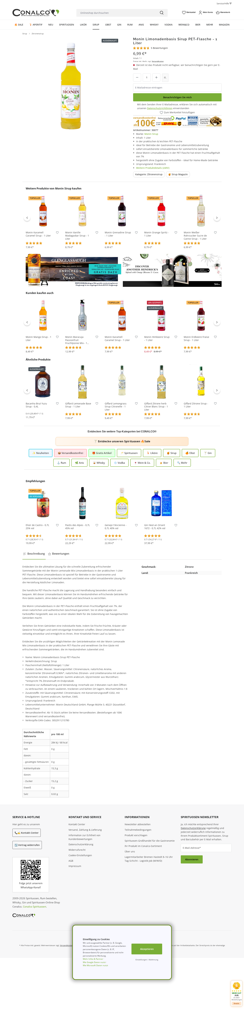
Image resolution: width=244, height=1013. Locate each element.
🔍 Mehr (182, 462)
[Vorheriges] (27, 217)
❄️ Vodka (119, 462)
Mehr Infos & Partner (93, 959)
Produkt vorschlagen (136, 835)
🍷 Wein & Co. (142, 462)
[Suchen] (162, 13)
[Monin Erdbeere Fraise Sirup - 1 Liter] (201, 315)
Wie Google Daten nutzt (94, 962)
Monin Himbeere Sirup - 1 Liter (157, 339)
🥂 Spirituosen (129, 453)
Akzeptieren (147, 949)
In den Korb (43, 222)
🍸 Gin (208, 453)
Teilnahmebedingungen (138, 829)
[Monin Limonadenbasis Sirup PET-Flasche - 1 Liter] (71, 85)
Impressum (75, 866)
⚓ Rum (61, 462)
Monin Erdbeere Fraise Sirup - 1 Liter (196, 339)
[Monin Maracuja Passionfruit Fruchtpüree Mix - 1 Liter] (82, 315)
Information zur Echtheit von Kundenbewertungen (84, 837)
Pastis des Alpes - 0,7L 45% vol (77, 527)
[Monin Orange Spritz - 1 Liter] (161, 210)
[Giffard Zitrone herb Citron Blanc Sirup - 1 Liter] (161, 381)
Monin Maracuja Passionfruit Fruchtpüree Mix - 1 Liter (76, 340)
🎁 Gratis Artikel (102, 453)
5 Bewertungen (159, 48)
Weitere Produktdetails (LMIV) (152, 167)
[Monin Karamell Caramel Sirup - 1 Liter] (43, 210)
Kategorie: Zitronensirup (149, 174)
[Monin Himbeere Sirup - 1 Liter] (161, 315)
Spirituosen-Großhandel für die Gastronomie (150, 840)
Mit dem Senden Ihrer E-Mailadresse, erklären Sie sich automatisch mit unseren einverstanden (177, 106)
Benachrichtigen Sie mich (177, 97)
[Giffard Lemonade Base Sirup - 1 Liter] (82, 381)
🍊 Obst (190, 453)
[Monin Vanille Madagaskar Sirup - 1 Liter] (82, 210)
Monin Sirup (151, 133)
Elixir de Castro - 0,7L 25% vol (37, 527)
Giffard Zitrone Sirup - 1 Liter (196, 405)
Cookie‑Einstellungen (80, 855)
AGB (71, 860)
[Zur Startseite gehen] (35, 12)
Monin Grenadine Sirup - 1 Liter (118, 234)
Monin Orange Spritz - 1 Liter (156, 234)
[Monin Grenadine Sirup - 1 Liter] (122, 210)
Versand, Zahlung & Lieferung (85, 829)
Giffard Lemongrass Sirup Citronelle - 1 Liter (115, 406)
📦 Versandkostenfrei (70, 453)
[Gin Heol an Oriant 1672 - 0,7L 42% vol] (161, 503)
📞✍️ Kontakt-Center (27, 832)
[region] (71, 85)
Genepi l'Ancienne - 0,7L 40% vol (115, 527)
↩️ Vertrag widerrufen (27, 845)
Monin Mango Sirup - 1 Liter (38, 339)
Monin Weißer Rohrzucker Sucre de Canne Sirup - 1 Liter (195, 235)
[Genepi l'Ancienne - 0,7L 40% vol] (122, 503)
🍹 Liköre (152, 453)
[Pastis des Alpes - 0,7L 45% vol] (82, 503)
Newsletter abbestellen (138, 824)
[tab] (34, 553)
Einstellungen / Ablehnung (146, 959)
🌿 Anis (79, 462)
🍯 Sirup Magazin (178, 174)
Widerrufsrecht (77, 849)
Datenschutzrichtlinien (159, 108)
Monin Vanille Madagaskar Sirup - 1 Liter (77, 235)
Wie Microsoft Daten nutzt (95, 965)
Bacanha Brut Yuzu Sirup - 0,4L (36, 405)
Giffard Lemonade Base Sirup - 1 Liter (78, 405)
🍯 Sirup (171, 453)
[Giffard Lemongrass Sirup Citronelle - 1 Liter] (122, 381)
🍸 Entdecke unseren (122, 441)
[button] (236, 991)
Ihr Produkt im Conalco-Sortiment (143, 846)
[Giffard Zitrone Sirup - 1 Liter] (201, 381)
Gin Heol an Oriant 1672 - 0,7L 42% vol (154, 527)
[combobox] (116, 13)
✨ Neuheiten (40, 453)
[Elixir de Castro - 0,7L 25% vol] (43, 503)
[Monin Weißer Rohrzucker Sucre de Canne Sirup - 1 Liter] (201, 210)
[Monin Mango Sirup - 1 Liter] (43, 315)
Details (161, 327)
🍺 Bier (164, 462)
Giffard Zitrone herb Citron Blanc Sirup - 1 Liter (156, 406)
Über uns (130, 851)
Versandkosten (158, 61)
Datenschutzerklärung (81, 844)
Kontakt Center (77, 824)
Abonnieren (191, 859)
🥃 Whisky (99, 462)
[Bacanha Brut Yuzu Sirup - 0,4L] (43, 381)
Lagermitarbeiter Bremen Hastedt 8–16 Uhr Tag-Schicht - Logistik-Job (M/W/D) (149, 858)
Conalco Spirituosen (34, 906)
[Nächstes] (217, 217)
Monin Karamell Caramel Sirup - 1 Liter (38, 234)
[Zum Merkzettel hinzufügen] (57, 233)
